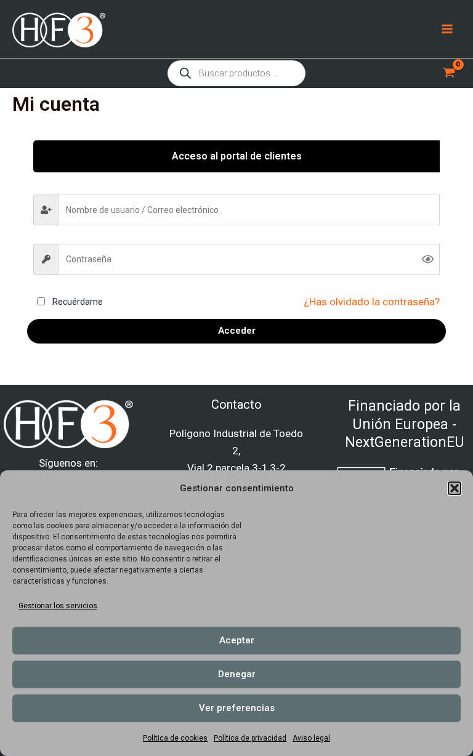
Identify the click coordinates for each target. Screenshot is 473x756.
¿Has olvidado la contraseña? (372, 302)
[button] (454, 488)
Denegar (237, 674)
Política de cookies (175, 738)
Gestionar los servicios (57, 605)
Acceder (237, 330)
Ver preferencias (237, 708)
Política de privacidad (250, 738)
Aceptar (236, 640)
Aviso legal (311, 738)
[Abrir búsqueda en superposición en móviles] (236, 73)
